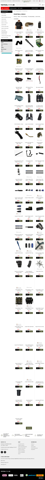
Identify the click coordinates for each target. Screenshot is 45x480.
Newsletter (33, 449)
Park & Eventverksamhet (22, 446)
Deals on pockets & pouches (6, 17)
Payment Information (22, 448)
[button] (40, 5)
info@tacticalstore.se (4, 449)
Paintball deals (4, 32)
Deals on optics (4, 21)
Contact (42, 8)
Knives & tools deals (4, 26)
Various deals (3, 15)
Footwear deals (4, 33)
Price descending (31, 16)
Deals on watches (4, 22)
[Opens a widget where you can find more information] (41, 478)
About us (32, 444)
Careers (32, 445)
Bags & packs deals (4, 37)
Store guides (33, 446)
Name (19, 16)
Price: (2, 51)
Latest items (37, 16)
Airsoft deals (3, 13)
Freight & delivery (21, 445)
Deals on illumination (5, 28)
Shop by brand (35, 8)
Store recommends (34, 448)
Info (17, 36)
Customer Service (21, 444)
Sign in (19, 453)
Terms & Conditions (21, 452)
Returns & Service (21, 449)
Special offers (13, 8)
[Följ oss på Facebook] (2, 452)
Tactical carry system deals (6, 35)
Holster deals (3, 19)
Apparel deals (3, 24)
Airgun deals (3, 30)
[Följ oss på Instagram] (5, 452)
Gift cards (20, 8)
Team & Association (21, 450)
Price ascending (24, 16)
